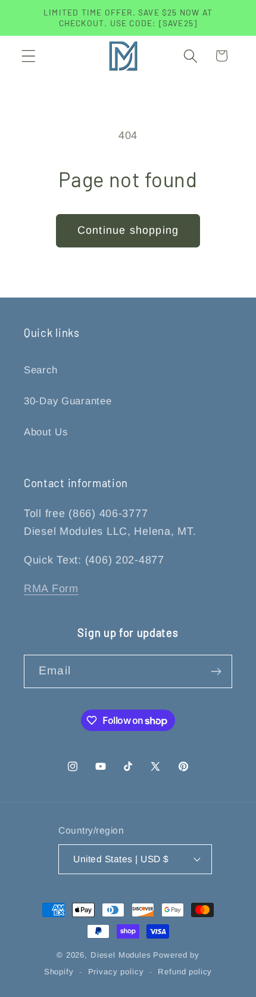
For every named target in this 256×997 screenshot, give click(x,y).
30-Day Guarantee (68, 401)
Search (40, 370)
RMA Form (51, 589)
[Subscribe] (216, 671)
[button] (29, 56)
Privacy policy (116, 971)
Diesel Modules (120, 954)
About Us (46, 432)
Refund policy (185, 971)
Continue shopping (128, 230)
